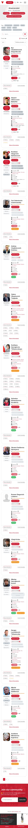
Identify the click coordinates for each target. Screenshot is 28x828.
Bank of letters (15, 59)
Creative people (7, 174)
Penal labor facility (8, 25)
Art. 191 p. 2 (5, 386)
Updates (7, 826)
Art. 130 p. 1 (5, 327)
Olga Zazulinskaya (17, 660)
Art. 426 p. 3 (6, 383)
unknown (9, 27)
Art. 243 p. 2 (12, 139)
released (3, 27)
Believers (6, 643)
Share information (7, 85)
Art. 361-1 (17, 327)
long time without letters (6, 29)
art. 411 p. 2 (5, 142)
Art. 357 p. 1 (5, 88)
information (14, 91)
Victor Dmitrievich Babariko (18, 123)
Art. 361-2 (5, 330)
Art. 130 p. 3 (5, 139)
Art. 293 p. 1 (5, 236)
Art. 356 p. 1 (5, 381)
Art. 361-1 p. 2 (6, 389)
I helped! (15, 129)
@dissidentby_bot (16, 811)
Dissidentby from (17, 61)
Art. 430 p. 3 (16, 383)
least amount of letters (17, 29)
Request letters (15, 254)
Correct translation (21, 85)
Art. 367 (10, 330)
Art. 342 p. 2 (18, 378)
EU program (6, 13)
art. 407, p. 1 (12, 620)
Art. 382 (11, 383)
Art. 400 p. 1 (6, 335)
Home (9, 10)
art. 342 (11, 724)
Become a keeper (6, 58)
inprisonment (16, 25)
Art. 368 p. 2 (16, 330)
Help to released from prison (17, 13)
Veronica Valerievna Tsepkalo (19, 314)
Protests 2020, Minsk (17, 418)
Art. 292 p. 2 (17, 386)
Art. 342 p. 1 (18, 139)
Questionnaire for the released (14, 16)
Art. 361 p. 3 (11, 327)
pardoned (14, 27)
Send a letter (14, 56)
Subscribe (22, 799)
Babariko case (16, 118)
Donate (10, 2)
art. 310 (11, 236)
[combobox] (3, 42)
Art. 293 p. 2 (12, 378)
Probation (22, 25)
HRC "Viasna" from (17, 64)
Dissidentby (14, 260)
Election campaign (16, 68)
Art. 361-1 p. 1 (18, 381)
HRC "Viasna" (20, 260)
